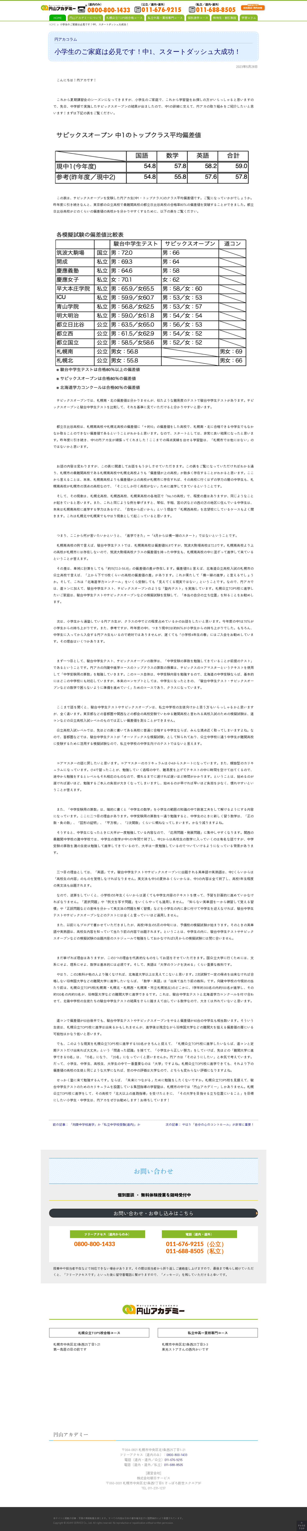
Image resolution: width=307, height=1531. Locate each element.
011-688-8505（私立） (196, 1251)
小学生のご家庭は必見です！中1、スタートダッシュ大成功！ (148, 51)
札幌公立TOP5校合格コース (124, 18)
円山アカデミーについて (85, 18)
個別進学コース (198, 18)
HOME (58, 18)
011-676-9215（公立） (196, 1244)
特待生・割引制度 (224, 18)
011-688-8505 (173, 1464)
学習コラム (248, 18)
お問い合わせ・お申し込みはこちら (153, 1213)
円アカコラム (66, 39)
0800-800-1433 (94, 1244)
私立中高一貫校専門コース (165, 18)
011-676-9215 (174, 1459)
